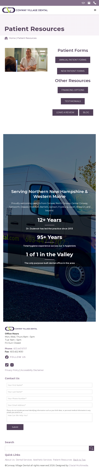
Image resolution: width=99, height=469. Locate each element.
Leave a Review (65, 112)
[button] (95, 10)
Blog (86, 112)
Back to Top (79, 460)
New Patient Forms (73, 71)
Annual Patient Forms (72, 60)
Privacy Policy (12, 370)
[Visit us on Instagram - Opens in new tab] (12, 365)
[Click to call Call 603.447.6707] (95, 2)
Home (12, 38)
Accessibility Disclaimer (32, 370)
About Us (10, 460)
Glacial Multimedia (78, 465)
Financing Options (72, 90)
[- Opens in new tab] (7, 365)
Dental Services (24, 460)
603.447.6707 (16, 348)
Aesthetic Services (42, 460)
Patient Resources (62, 460)
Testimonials (73, 101)
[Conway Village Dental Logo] (21, 329)
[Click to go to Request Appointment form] (89, 2)
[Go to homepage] (25, 10)
